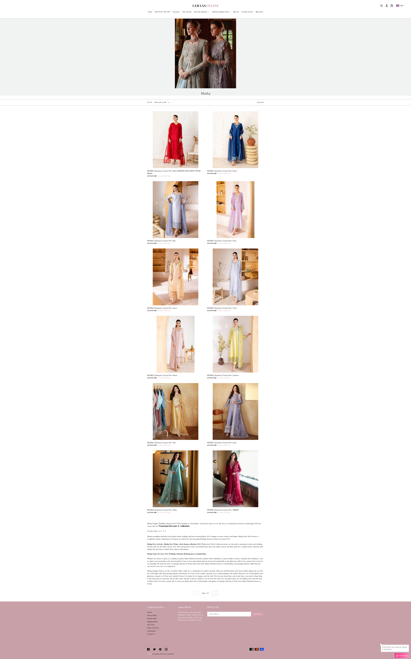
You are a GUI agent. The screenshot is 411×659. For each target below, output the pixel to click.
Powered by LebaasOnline (167, 654)
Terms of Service (153, 627)
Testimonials (151, 631)
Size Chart (150, 624)
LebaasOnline (156, 654)
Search (149, 612)
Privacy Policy (152, 615)
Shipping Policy (152, 621)
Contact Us (151, 634)
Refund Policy (152, 618)
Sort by (149, 103)
